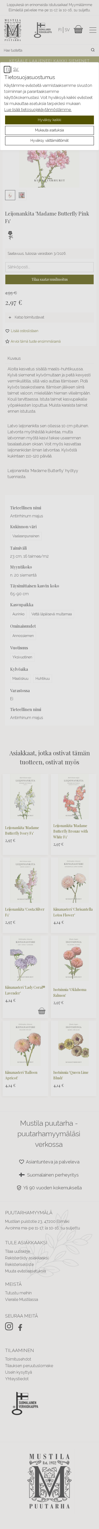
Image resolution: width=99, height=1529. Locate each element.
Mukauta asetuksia (49, 130)
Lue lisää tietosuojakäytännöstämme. (38, 109)
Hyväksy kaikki (49, 120)
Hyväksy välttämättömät (49, 140)
